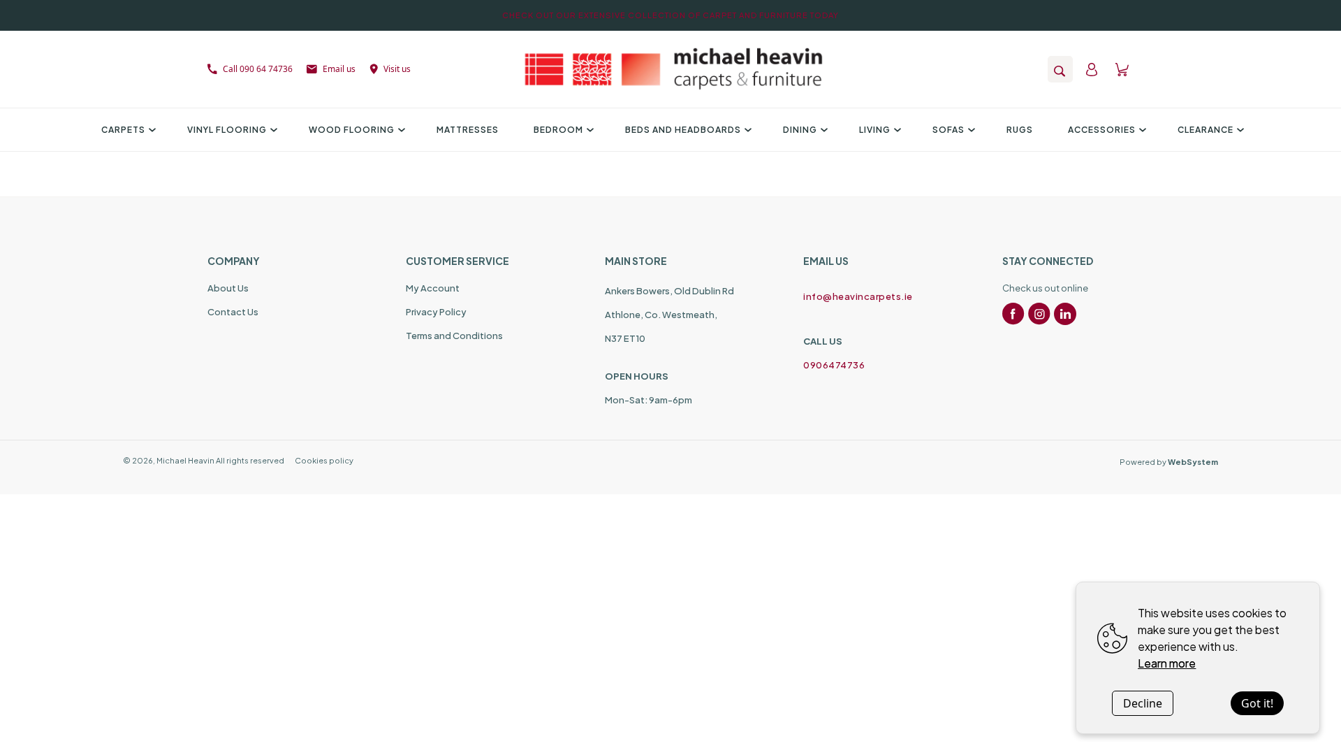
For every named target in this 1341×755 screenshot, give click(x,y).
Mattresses (468, 129)
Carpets (123, 129)
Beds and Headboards (683, 129)
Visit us (397, 69)
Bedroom (558, 129)
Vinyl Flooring (227, 129)
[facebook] (1013, 314)
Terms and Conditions (454, 335)
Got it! (1257, 703)
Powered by (1169, 461)
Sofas (948, 129)
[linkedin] (1065, 314)
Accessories (1102, 129)
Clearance (1205, 129)
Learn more (1167, 663)
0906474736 (834, 365)
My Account (433, 288)
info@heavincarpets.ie (858, 296)
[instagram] (1039, 314)
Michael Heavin (185, 460)
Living (875, 129)
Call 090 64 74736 (258, 69)
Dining (800, 129)
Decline (1142, 703)
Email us (339, 69)
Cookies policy (324, 460)
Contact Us (232, 311)
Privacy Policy (436, 311)
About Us (228, 288)
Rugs (1019, 129)
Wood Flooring (352, 129)
